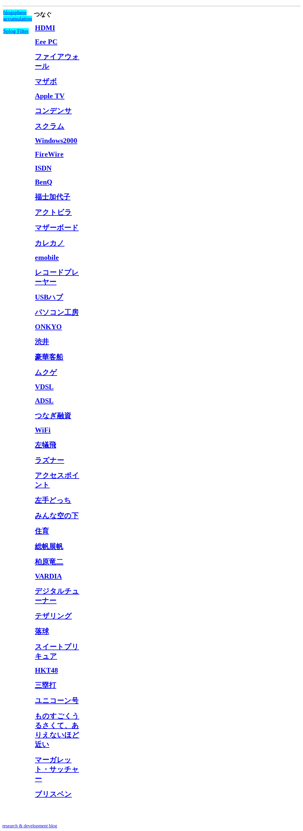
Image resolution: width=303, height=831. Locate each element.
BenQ (43, 182)
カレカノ (50, 243)
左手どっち (53, 500)
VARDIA (48, 576)
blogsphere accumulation (17, 15)
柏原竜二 (49, 562)
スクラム (50, 126)
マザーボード (57, 227)
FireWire (49, 154)
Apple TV (50, 96)
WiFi (43, 430)
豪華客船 (49, 357)
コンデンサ (53, 111)
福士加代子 (52, 197)
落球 (42, 631)
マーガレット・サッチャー (57, 769)
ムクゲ (46, 372)
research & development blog (29, 825)
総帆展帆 (49, 546)
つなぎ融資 (53, 415)
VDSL (44, 387)
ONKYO (48, 327)
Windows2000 (56, 140)
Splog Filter (16, 31)
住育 (42, 531)
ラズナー (49, 460)
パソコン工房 (57, 312)
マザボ (46, 81)
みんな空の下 (57, 515)
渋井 (42, 341)
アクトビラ (53, 212)
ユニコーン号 (57, 700)
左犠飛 (45, 445)
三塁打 (45, 685)
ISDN (43, 168)
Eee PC (46, 42)
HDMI (45, 28)
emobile (47, 257)
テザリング (53, 616)
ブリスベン (53, 794)
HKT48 (46, 670)
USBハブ (49, 297)
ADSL (44, 401)
